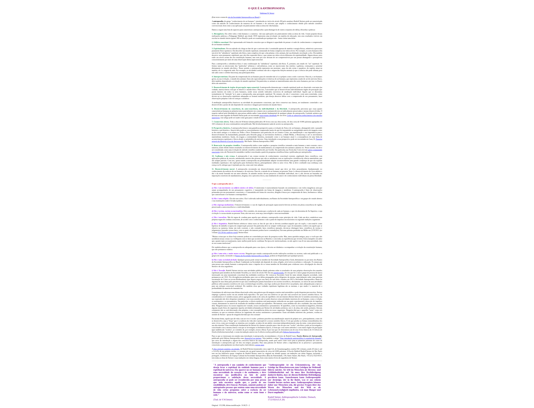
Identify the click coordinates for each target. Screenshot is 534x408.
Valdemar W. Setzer (267, 13)
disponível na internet (253, 338)
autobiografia (279, 273)
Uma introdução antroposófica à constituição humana (300, 338)
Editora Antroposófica (291, 332)
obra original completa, (226, 349)
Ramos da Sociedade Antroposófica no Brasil (252, 256)
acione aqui (259, 345)
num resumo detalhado (268, 115)
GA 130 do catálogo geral (227, 232)
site (229, 17)
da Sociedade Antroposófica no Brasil (245, 17)
